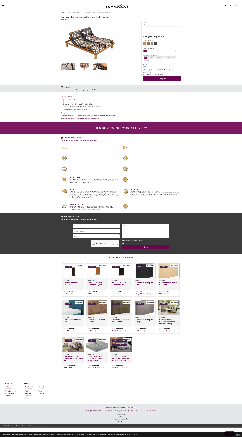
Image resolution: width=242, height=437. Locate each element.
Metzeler (28, 393)
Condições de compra (21, 425)
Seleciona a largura (149, 48)
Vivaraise (41, 393)
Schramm (28, 396)
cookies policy (133, 434)
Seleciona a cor (148, 40)
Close (238, 434)
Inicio (62, 12)
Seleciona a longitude (150, 55)
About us (121, 421)
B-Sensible (29, 386)
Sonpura (41, 389)
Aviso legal (41, 425)
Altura (145, 64)
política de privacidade (137, 240)
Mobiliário (8, 396)
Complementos (10, 391)
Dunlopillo (76, 12)
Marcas (27, 383)
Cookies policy (33, 425)
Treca (40, 391)
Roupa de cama (10, 393)
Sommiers (68, 12)
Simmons (28, 398)
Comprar (162, 79)
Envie (146, 247)
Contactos (121, 414)
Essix (27, 391)
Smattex (41, 386)
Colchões (8, 386)
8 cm (146, 67)
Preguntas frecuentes (121, 419)
